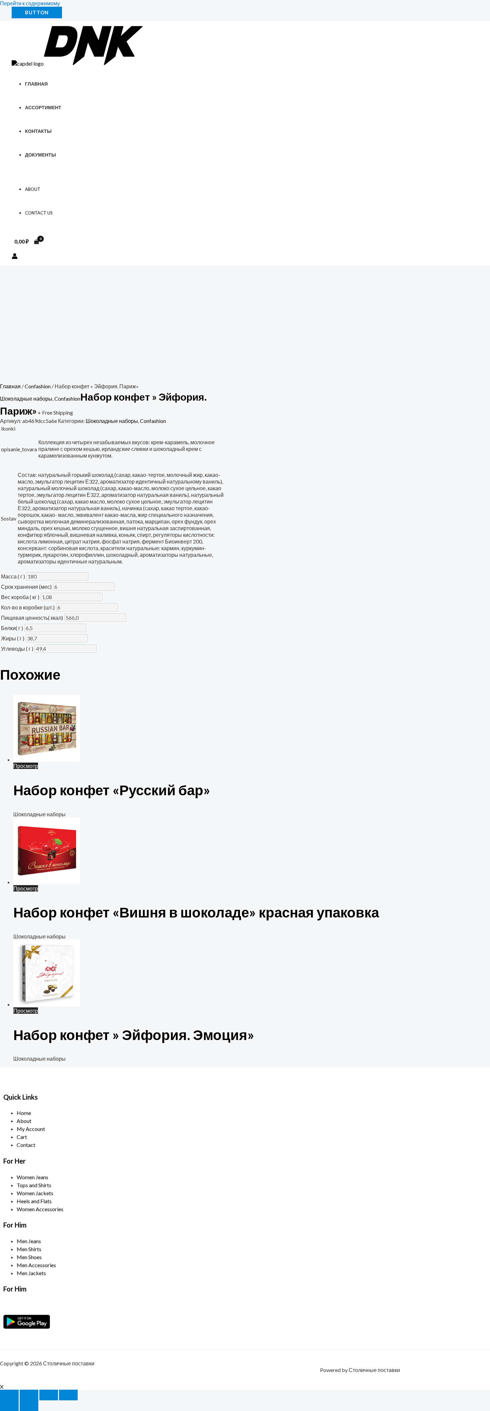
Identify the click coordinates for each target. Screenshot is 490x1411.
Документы (40, 155)
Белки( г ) (12, 628)
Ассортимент (43, 107)
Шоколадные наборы (26, 398)
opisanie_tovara (19, 449)
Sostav (8, 518)
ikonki (8, 428)
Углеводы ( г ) (17, 648)
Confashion (38, 386)
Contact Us (39, 212)
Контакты (38, 131)
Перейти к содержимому (30, 3)
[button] (37, 12)
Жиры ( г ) (12, 638)
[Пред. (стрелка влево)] (9, 1405)
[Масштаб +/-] (9, 1395)
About (32, 189)
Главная (36, 84)
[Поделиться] (48, 1395)
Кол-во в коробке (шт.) (28, 607)
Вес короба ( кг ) (20, 597)
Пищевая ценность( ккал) (32, 617)
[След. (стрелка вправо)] (29, 1405)
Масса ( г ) (13, 576)
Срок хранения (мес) (26, 586)
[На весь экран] (29, 1395)
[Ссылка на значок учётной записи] (15, 256)
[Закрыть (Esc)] (68, 1395)
